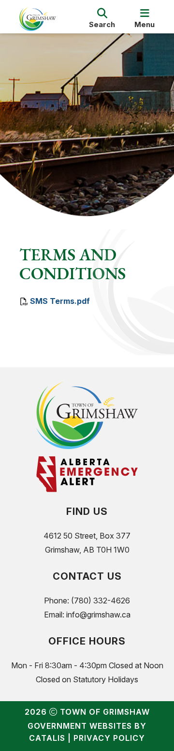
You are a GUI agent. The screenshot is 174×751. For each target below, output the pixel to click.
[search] (102, 18)
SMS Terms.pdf (60, 301)
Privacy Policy (109, 738)
